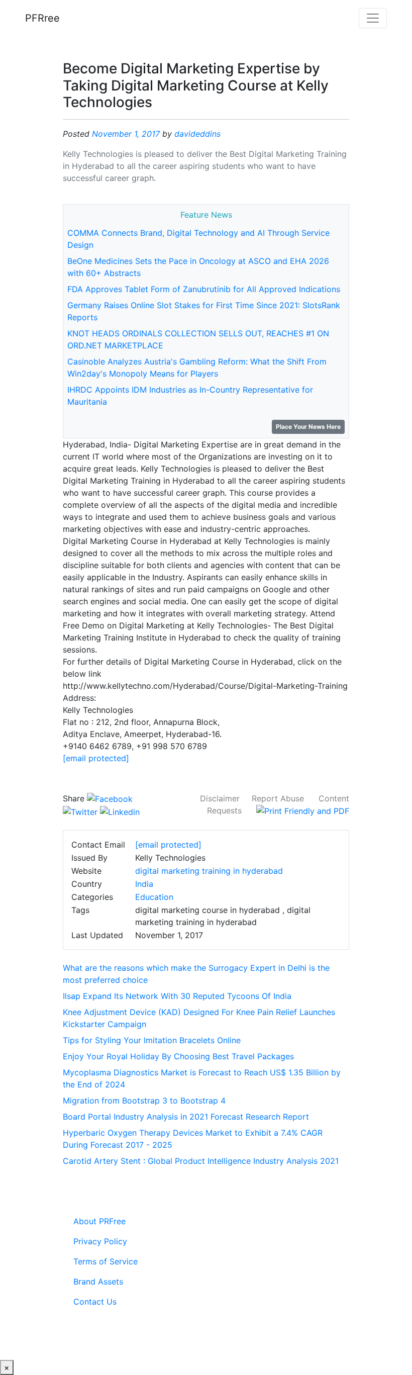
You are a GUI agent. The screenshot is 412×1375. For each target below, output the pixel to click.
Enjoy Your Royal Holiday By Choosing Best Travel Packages (178, 1056)
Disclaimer (220, 798)
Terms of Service (105, 1261)
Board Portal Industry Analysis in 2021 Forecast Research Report (186, 1117)
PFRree (42, 18)
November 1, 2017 (126, 134)
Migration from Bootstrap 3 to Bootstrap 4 (144, 1100)
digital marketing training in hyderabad (209, 871)
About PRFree (99, 1221)
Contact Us (95, 1302)
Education (154, 897)
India (144, 884)
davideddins (197, 134)
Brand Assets (98, 1281)
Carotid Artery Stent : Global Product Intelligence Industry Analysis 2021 (201, 1161)
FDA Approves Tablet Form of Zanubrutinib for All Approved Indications (203, 289)
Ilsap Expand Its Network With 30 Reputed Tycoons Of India (177, 996)
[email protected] (96, 758)
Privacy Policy (100, 1241)
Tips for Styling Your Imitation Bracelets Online (152, 1040)
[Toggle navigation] (373, 18)
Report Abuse (278, 798)
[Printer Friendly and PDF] (302, 810)
